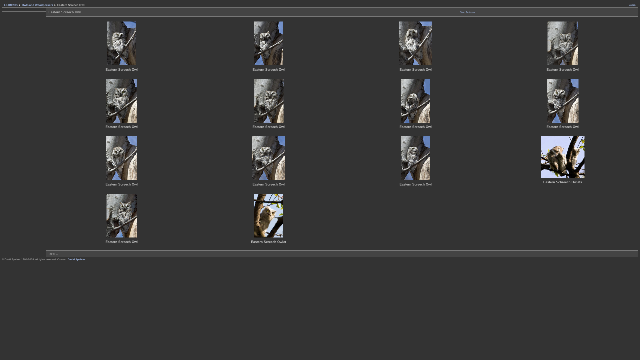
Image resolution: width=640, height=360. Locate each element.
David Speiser (76, 259)
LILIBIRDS (11, 5)
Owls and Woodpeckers (37, 5)
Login (632, 5)
